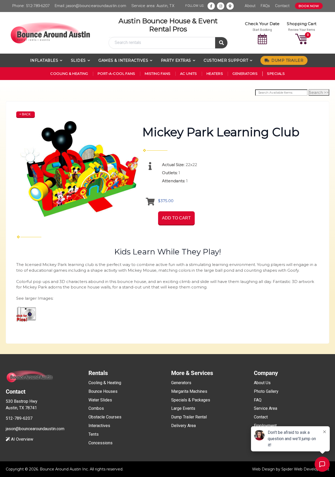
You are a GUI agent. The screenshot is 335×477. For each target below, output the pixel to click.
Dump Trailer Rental (189, 416)
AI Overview (21, 439)
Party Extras (176, 60)
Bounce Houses (103, 391)
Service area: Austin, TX (152, 5)
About (250, 5)
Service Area (265, 408)
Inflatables (44, 60)
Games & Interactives (123, 60)
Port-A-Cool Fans (116, 73)
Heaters (214, 73)
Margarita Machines (189, 391)
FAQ (257, 400)
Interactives (99, 425)
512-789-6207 (37, 5)
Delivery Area (183, 425)
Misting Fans (158, 73)
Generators (245, 73)
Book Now (309, 6)
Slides (78, 60)
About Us (262, 382)
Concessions (100, 442)
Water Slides (100, 400)
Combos (96, 408)
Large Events (183, 408)
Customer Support (226, 60)
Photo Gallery (266, 391)
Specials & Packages (190, 400)
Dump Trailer (287, 60)
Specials (276, 73)
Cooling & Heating (69, 73)
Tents (93, 434)
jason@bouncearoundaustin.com (96, 5)
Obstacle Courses (104, 416)
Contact (282, 5)
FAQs (265, 5)
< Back (25, 114)
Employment (265, 425)
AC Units (188, 73)
